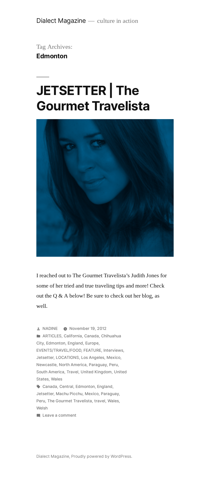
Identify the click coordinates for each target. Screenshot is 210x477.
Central (66, 386)
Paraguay (98, 364)
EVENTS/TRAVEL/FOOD (58, 350)
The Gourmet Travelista (69, 400)
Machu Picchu (69, 393)
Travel (72, 371)
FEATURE (92, 350)
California (73, 335)
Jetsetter (45, 357)
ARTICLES (52, 335)
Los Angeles (92, 357)
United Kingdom (96, 371)
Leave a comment (59, 415)
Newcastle (46, 364)
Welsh (42, 408)
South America (50, 371)
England (75, 343)
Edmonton (55, 343)
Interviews (113, 350)
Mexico (113, 357)
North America (73, 364)
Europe (92, 343)
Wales (56, 379)
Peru (113, 364)
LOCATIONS (67, 357)
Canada (91, 335)
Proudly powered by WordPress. (101, 456)
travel (99, 400)
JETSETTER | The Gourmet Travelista (93, 98)
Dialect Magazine (61, 20)
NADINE (50, 328)
